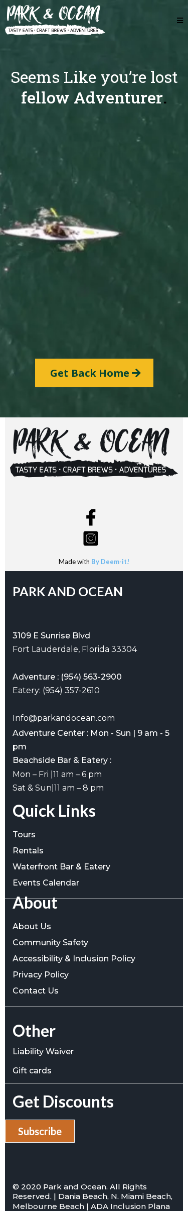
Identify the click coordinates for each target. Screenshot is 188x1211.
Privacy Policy (41, 974)
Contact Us (36, 991)
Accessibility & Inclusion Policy (74, 958)
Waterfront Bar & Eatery (61, 866)
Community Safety (50, 942)
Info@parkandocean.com (64, 718)
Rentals (28, 850)
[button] (180, 20)
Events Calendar (46, 883)
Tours (24, 834)
